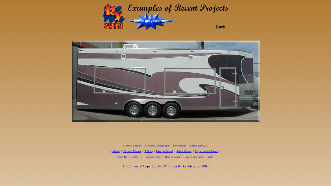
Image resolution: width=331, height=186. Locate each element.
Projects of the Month (206, 151)
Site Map (198, 157)
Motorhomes (179, 145)
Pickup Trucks (197, 145)
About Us (122, 157)
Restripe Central (164, 151)
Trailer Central (184, 151)
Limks (210, 157)
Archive (149, 151)
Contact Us (136, 157)
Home (187, 157)
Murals (116, 151)
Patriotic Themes (132, 151)
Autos (128, 145)
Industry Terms (153, 157)
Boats (138, 145)
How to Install (172, 157)
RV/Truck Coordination (157, 145)
